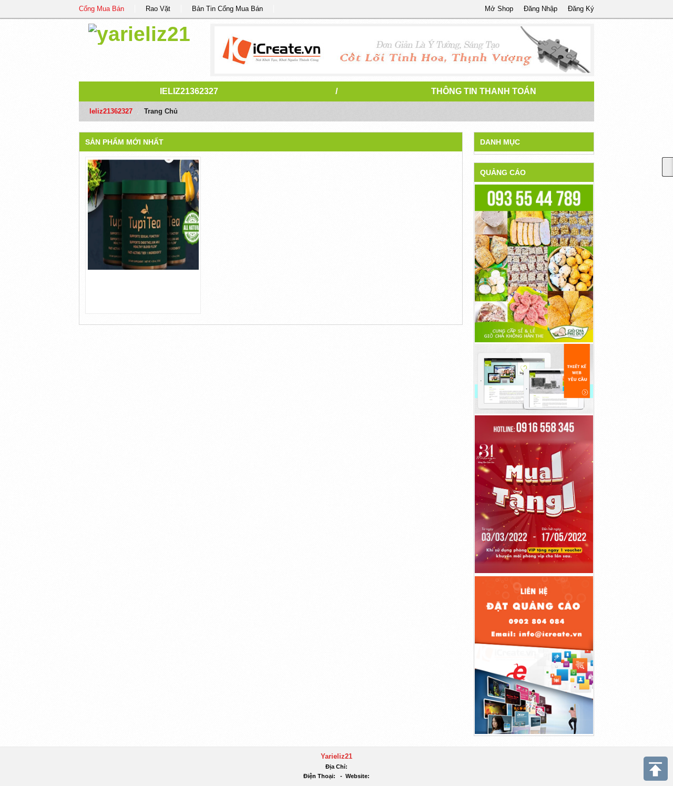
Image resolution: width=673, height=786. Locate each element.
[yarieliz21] (139, 32)
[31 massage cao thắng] (534, 493)
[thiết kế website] (402, 50)
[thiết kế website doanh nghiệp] (534, 378)
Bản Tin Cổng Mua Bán (227, 9)
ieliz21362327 (189, 91)
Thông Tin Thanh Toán (483, 91)
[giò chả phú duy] (534, 263)
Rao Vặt (158, 9)
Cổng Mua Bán (101, 9)
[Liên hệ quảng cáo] (534, 654)
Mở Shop (499, 9)
